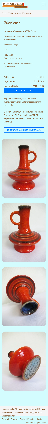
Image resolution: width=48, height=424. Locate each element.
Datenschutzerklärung (24, 412)
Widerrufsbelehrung (28, 409)
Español (30, 419)
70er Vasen (26, 13)
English (23, 419)
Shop (4, 13)
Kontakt (38, 412)
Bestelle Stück (24, 90)
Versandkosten (14, 98)
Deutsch (5, 419)
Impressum (7, 409)
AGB (15, 409)
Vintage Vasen (14, 13)
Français (14, 419)
